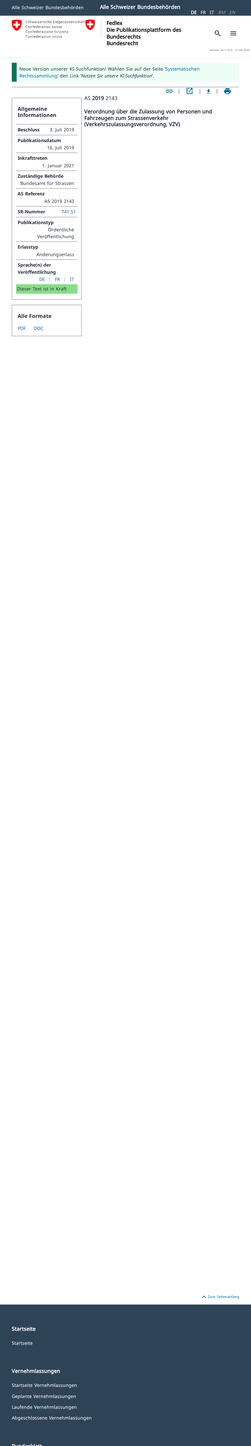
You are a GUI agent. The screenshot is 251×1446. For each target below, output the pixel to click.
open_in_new (189, 91)
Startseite (22, 1342)
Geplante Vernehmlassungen (44, 1396)
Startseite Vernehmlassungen (44, 1385)
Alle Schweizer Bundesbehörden (48, 7)
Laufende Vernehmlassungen (44, 1406)
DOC (38, 328)
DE (194, 12)
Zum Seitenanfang (219, 1297)
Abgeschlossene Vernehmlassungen (52, 1417)
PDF (22, 328)
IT (212, 12)
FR (203, 12)
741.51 (68, 211)
